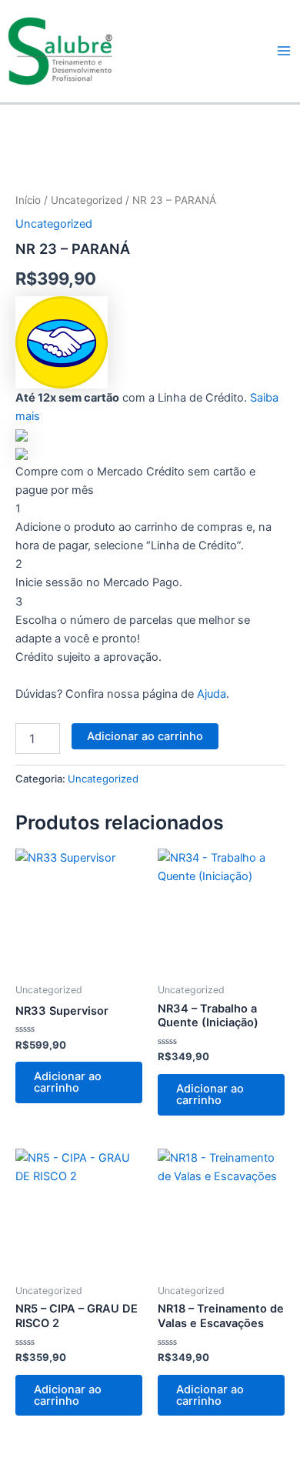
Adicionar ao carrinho (145, 736)
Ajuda (211, 694)
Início (28, 200)
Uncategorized (86, 200)
